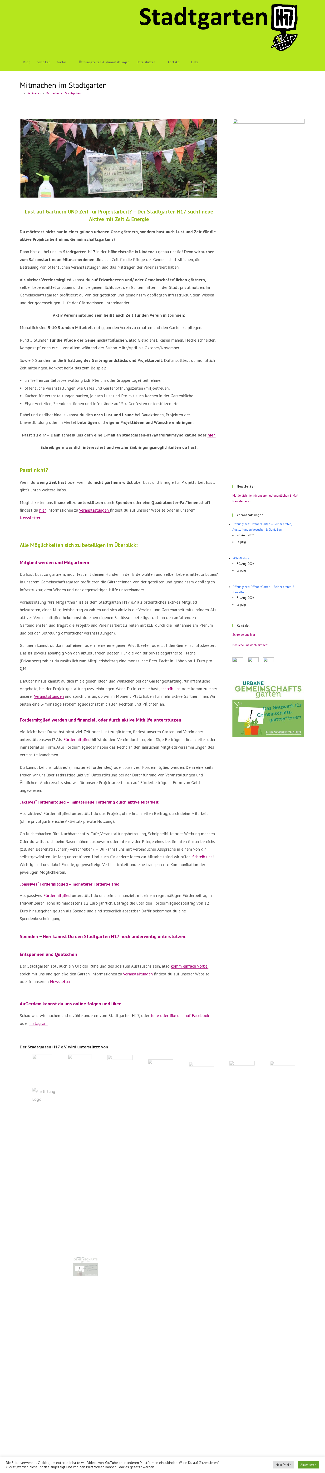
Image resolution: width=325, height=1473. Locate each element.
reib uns (174, 688)
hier (42, 510)
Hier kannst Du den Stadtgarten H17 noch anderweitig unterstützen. (115, 936)
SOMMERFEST (241, 558)
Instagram (38, 1023)
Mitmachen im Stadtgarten (63, 93)
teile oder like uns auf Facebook (180, 1015)
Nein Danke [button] (283, 1465)
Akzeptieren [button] (308, 1465)
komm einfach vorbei (189, 966)
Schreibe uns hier (243, 635)
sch (164, 688)
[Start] (21, 93)
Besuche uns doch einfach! (250, 645)
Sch (195, 856)
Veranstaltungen (94, 510)
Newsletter (30, 517)
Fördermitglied (77, 739)
